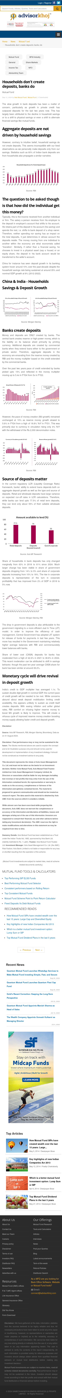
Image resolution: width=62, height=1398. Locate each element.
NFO (30, 67)
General (12, 62)
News (35, 1243)
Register (47, 2)
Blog (35, 1253)
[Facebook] (54, 2)
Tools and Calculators (42, 1229)
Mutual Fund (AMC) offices (13, 1285)
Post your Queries (40, 1248)
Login (40, 2)
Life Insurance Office (10, 1295)
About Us (6, 1224)
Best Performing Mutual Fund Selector (23, 883)
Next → (38, 949)
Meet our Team (8, 1234)
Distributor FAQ (8, 1263)
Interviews (37, 1239)
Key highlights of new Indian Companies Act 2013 (30, 924)
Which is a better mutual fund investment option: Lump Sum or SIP (44, 1181)
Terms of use (7, 1253)
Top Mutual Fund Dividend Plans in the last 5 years (31, 937)
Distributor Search (40, 1273)
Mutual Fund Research (42, 1224)
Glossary (5, 1305)
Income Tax (13, 67)
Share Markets (32, 62)
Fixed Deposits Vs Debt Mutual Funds (22, 903)
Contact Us (6, 1229)
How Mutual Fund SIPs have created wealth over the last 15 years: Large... (43, 1144)
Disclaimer (6, 1248)
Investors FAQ (8, 1258)
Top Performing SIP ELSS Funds (20, 878)
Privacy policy (8, 1243)
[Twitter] (58, 2)
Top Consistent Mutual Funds (19, 893)
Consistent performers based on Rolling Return (27, 888)
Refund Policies (39, 1268)
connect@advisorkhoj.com (43, 1293)
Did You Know (8, 1310)
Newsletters (7, 1268)
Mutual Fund (14, 57)
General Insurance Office (12, 1300)
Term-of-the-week (40, 1263)
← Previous (25, 949)
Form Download (8, 1315)
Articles (36, 1234)
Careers (5, 1239)
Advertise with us (9, 1273)
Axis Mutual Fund (20, 97)
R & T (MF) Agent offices (12, 1290)
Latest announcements (42, 1258)
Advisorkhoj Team (16, 73)
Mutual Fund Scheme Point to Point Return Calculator (30, 898)
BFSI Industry (34, 57)
